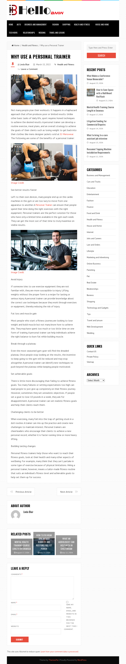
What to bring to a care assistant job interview (97, 136)
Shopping (66, 24)
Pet (88, 276)
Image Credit (17, 182)
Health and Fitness (82, 24)
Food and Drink (93, 213)
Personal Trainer (43, 204)
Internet (90, 232)
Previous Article (24, 491)
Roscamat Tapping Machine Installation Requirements (99, 150)
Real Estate (91, 282)
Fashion (55, 24)
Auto (19, 24)
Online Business (94, 263)
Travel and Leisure (57, 32)
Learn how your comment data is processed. (60, 651)
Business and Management (36, 24)
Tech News (13, 32)
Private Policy (92, 356)
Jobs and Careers (94, 238)
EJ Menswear (66, 134)
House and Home (102, 24)
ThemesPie (53, 660)
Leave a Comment (29, 69)
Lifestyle (90, 251)
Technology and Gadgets (97, 308)
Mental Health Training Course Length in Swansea (100, 108)
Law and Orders (93, 244)
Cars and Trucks (93, 181)
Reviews (90, 295)
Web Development (95, 326)
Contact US (91, 351)
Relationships (29, 32)
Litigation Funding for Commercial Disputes (97, 122)
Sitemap (90, 362)
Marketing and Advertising (98, 257)
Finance (90, 207)
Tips (89, 314)
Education (91, 188)
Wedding (42, 32)
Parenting (91, 270)
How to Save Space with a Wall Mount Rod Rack (104, 93)
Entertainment (93, 194)
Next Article (66, 491)
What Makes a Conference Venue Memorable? (98, 77)
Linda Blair (25, 64)
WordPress (82, 660)
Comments (16, 574)
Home (11, 24)
